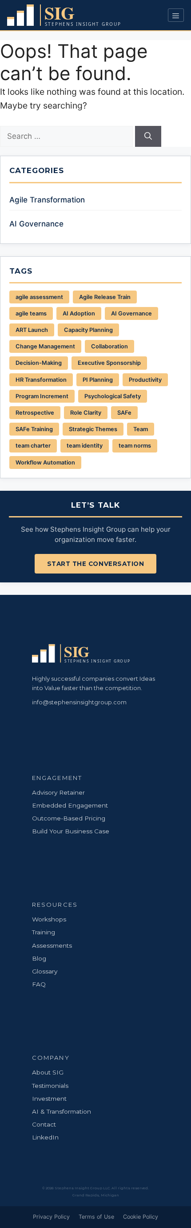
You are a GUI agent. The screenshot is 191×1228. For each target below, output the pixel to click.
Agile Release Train (105, 297)
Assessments (52, 945)
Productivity (145, 379)
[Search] (148, 136)
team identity (85, 445)
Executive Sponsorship (109, 363)
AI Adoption (79, 313)
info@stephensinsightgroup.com (79, 702)
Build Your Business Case (70, 831)
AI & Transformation (61, 1111)
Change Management (45, 346)
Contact (44, 1124)
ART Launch (32, 330)
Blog (39, 958)
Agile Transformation (47, 199)
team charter (33, 445)
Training (43, 932)
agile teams (31, 313)
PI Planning (98, 379)
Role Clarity (85, 412)
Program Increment (42, 396)
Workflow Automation (45, 462)
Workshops (49, 919)
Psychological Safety (112, 396)
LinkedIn (45, 1137)
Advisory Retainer (58, 792)
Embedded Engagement (70, 805)
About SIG (48, 1072)
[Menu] (176, 15)
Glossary (44, 971)
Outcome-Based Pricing (68, 818)
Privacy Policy (51, 1216)
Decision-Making (39, 363)
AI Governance (36, 223)
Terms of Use (96, 1216)
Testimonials (50, 1085)
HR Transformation (41, 379)
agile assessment (39, 297)
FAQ (39, 984)
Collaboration (109, 346)
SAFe (124, 412)
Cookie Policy (140, 1216)
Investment (49, 1098)
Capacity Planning (88, 330)
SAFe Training (34, 429)
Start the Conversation (95, 563)
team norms (135, 445)
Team (140, 429)
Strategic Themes (93, 429)
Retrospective (35, 412)
